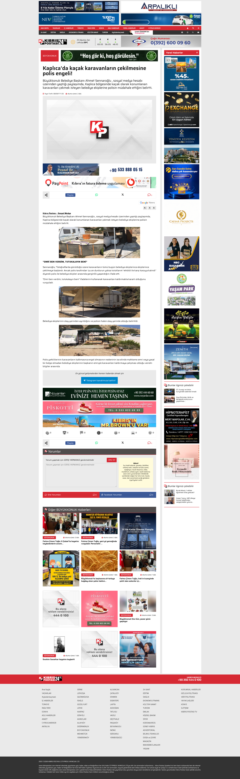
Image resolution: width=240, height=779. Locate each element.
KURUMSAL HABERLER (191, 689)
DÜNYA (101, 28)
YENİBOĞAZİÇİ (116, 737)
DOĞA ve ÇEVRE (149, 737)
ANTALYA (46, 726)
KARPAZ (80, 711)
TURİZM (105, 32)
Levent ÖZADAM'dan (142, 32)
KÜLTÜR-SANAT (92, 32)
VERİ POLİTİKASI (188, 697)
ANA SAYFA (45, 28)
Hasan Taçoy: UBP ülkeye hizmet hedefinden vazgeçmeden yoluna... (185, 500)
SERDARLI (114, 733)
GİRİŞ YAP (111, 460)
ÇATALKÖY (114, 693)
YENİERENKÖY (83, 737)
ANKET (142, 28)
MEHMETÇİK (82, 733)
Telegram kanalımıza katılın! (101, 380)
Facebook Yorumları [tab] (113, 495)
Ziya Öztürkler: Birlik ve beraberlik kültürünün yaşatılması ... (184, 399)
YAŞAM (146, 748)
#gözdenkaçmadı (118, 32)
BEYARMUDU (115, 726)
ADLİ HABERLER (113, 28)
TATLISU (113, 711)
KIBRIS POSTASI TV (189, 711)
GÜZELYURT (82, 704)
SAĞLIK (62, 32)
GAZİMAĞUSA (83, 697)
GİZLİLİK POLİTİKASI (189, 693)
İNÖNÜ (113, 730)
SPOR (145, 719)
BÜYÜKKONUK (50, 55)
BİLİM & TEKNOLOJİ (151, 733)
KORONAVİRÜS (149, 723)
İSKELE (80, 700)
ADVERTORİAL (149, 730)
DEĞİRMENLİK (83, 726)
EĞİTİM (53, 32)
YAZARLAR (56, 28)
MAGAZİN (147, 741)
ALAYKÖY (81, 723)
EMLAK (146, 711)
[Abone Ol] (147, 203)
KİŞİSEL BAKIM (149, 715)
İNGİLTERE (91, 28)
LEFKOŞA (81, 693)
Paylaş (70, 195)
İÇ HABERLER (68, 28)
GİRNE (79, 689)
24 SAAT (44, 32)
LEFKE (79, 708)
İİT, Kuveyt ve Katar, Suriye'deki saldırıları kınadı (186, 390)
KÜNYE (184, 704)
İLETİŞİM (184, 708)
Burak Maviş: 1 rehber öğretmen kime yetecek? (185, 491)
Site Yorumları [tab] (54, 495)
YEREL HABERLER (129, 28)
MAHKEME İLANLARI (151, 745)
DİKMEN (113, 697)
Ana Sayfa (46, 689)
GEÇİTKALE (114, 719)
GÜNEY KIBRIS (149, 726)
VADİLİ (113, 715)
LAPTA (113, 704)
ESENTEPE (114, 700)
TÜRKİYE (80, 28)
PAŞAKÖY (114, 723)
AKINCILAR (81, 719)
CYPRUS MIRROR (154, 28)
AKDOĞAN (114, 708)
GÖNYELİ (80, 715)
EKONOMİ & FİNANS (76, 32)
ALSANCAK (114, 689)
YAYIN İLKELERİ (187, 700)
